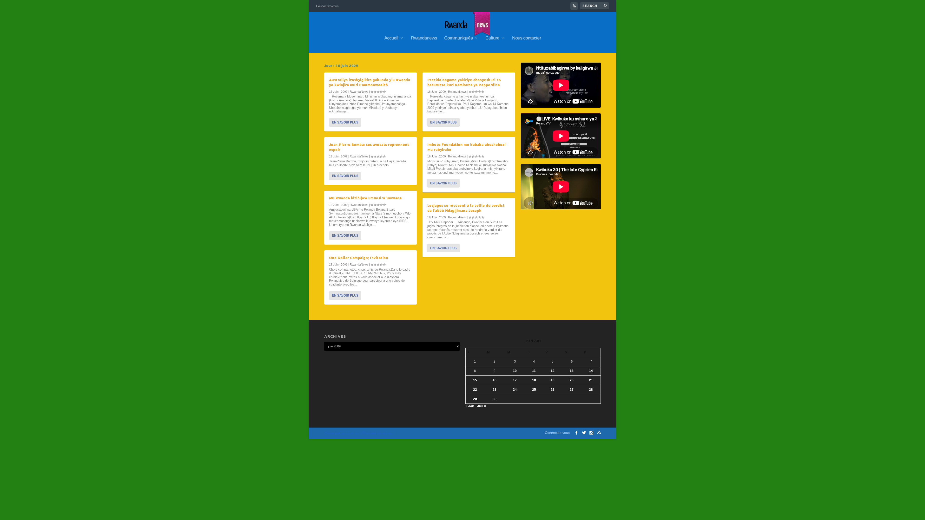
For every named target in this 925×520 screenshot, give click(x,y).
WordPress (389, 433)
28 (591, 389)
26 (553, 389)
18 (534, 380)
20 (572, 380)
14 (591, 371)
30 (494, 399)
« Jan (469, 406)
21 (591, 380)
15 (475, 380)
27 (572, 389)
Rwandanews (424, 38)
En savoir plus (345, 122)
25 (534, 389)
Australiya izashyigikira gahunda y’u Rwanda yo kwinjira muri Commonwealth (369, 82)
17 (515, 380)
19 (553, 380)
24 (515, 389)
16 (494, 380)
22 (475, 389)
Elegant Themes (350, 433)
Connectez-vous (327, 6)
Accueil (391, 38)
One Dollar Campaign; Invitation (358, 257)
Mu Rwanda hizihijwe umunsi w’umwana (365, 197)
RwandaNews (359, 91)
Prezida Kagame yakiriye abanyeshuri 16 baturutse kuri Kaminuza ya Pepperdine (464, 82)
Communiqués (458, 38)
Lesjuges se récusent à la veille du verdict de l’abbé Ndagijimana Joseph (466, 208)
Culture (492, 38)
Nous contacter (526, 38)
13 (572, 371)
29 (475, 399)
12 (553, 371)
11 (534, 371)
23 (494, 389)
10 (515, 371)
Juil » (481, 406)
